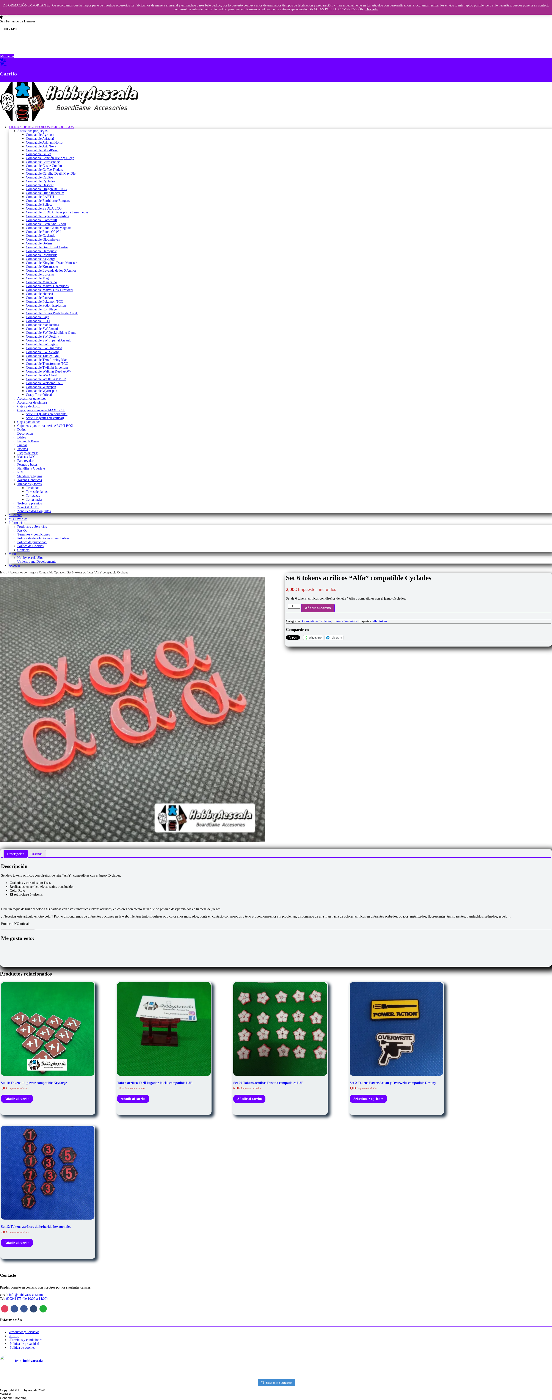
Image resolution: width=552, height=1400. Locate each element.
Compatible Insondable (41, 255)
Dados (21, 429)
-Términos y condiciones (25, 1340)
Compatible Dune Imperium (45, 193)
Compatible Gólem (39, 243)
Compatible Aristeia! (40, 138)
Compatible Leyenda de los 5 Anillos (51, 270)
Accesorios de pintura (32, 402)
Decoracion (25, 433)
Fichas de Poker (28, 441)
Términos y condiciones (33, 534)
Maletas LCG (26, 457)
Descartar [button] (371, 9)
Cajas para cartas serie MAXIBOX (41, 410)
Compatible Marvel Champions (47, 286)
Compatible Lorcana (40, 274)
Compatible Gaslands (40, 235)
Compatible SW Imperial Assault (48, 340)
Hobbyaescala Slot (30, 557)
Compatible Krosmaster (42, 266)
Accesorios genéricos (31, 398)
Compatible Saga (37, 317)
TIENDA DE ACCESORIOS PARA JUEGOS (41, 127)
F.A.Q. (22, 530)
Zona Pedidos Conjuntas (34, 511)
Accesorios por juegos (32, 131)
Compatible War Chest (41, 375)
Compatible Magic (38, 278)
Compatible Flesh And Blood (46, 224)
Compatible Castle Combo (44, 166)
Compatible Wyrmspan (41, 391)
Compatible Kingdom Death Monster (51, 263)
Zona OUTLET (28, 507)
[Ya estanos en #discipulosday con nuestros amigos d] (276, 1373)
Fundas (22, 445)
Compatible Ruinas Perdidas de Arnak (52, 313)
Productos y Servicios (32, 526)
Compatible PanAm (39, 297)
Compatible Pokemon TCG (44, 301)
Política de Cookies (30, 546)
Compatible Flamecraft (41, 220)
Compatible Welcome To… (44, 383)
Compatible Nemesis (40, 294)
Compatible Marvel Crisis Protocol (49, 290)
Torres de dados (36, 491)
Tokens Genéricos (29, 480)
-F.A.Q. (14, 1336)
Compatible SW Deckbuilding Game (51, 332)
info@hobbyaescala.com (26, 1295)
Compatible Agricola (40, 134)
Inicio (3, 572)
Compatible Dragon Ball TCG (46, 189)
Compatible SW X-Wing (43, 352)
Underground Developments (36, 561)
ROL (20, 472)
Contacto (23, 550)
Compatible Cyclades (40, 181)
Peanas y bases (27, 464)
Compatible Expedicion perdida (47, 216)
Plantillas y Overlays (31, 468)
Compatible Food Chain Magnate (48, 228)
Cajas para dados (28, 422)
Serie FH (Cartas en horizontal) (47, 414)
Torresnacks (34, 499)
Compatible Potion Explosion (46, 305)
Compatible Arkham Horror (45, 142)
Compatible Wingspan (41, 387)
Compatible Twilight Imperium (47, 367)
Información (17, 523)
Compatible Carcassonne (43, 162)
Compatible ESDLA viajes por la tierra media (57, 212)
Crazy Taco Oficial (39, 394)
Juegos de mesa (27, 453)
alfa (375, 621)
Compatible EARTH (40, 197)
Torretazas (33, 495)
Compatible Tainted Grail (43, 356)
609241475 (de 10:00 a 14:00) (26, 1298)
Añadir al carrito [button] (17, 1099)
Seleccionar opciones (368, 1099)
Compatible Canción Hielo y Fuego (50, 158)
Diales (21, 437)
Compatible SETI (38, 321)
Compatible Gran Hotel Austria (47, 247)
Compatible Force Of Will (43, 231)
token (383, 621)
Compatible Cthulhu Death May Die (50, 173)
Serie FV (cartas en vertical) (45, 418)
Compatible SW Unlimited (44, 348)
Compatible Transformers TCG (47, 363)
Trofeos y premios (29, 503)
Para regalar (25, 460)
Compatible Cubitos (39, 177)
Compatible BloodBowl (42, 150)
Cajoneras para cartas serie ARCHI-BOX (45, 426)
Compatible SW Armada (42, 328)
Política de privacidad (32, 542)
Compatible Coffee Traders (44, 169)
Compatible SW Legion (42, 344)
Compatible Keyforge (40, 259)
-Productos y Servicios (24, 1332)
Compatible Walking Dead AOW (48, 371)
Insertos (22, 449)
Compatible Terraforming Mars (47, 360)
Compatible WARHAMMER (46, 379)
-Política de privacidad (24, 1343)
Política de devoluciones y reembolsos (43, 538)
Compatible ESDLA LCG (44, 208)
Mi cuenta (7, 56)
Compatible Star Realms (42, 325)
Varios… (15, 554)
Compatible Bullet (38, 154)
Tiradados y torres (29, 484)
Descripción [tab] (15, 854)
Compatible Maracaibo (41, 282)
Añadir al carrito (318, 608)
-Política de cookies (22, 1347)
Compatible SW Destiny (42, 336)
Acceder (14, 565)
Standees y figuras (29, 476)
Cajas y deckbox (28, 406)
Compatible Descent (39, 185)
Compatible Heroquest (41, 251)
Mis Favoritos (18, 519)
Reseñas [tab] (36, 854)
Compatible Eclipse (39, 204)
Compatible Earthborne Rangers (48, 200)
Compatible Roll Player (42, 309)
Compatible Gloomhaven (43, 239)
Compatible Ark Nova (41, 146)
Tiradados (32, 488)
